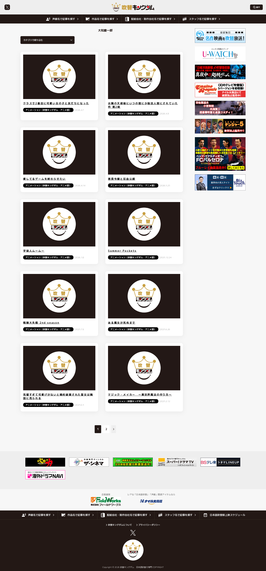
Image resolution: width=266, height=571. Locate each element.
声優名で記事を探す (63, 19)
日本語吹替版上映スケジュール (227, 515)
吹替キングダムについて (120, 524)
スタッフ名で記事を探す (203, 19)
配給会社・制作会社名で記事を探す (151, 19)
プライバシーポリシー (149, 524)
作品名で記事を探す (103, 19)
